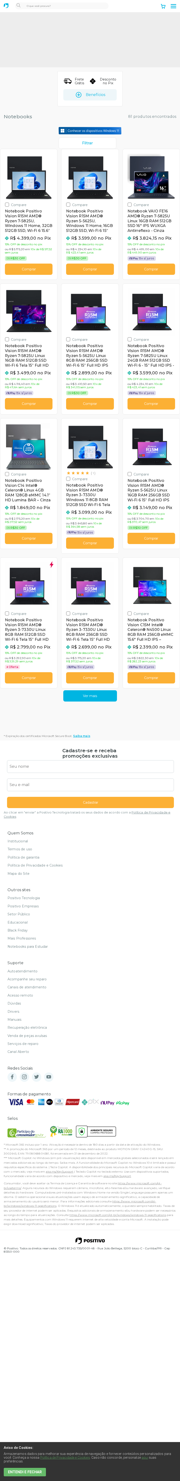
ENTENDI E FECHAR (25, 1472)
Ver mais (90, 696)
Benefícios (95, 94)
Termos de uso (20, 849)
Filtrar (87, 143)
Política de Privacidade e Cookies (35, 865)
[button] (173, 6)
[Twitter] (36, 1077)
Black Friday (18, 930)
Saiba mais (81, 736)
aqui (145, 1457)
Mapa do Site (19, 873)
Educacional (18, 922)
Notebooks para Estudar (28, 946)
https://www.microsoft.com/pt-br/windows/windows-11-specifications (117, 1215)
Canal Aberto (18, 1052)
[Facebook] (12, 1077)
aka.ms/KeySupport (59, 1171)
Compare (18, 205)
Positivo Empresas (23, 906)
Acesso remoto (20, 995)
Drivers (13, 1011)
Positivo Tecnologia (24, 898)
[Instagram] (24, 1077)
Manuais (14, 1019)
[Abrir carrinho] (163, 7)
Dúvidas (14, 1003)
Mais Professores (22, 938)
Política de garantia (23, 857)
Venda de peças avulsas (27, 1036)
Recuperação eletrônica (27, 1027)
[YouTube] (48, 1077)
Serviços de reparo (23, 1044)
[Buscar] (18, 5)
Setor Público (19, 914)
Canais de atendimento (27, 987)
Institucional (18, 841)
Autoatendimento (23, 971)
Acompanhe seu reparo (27, 979)
